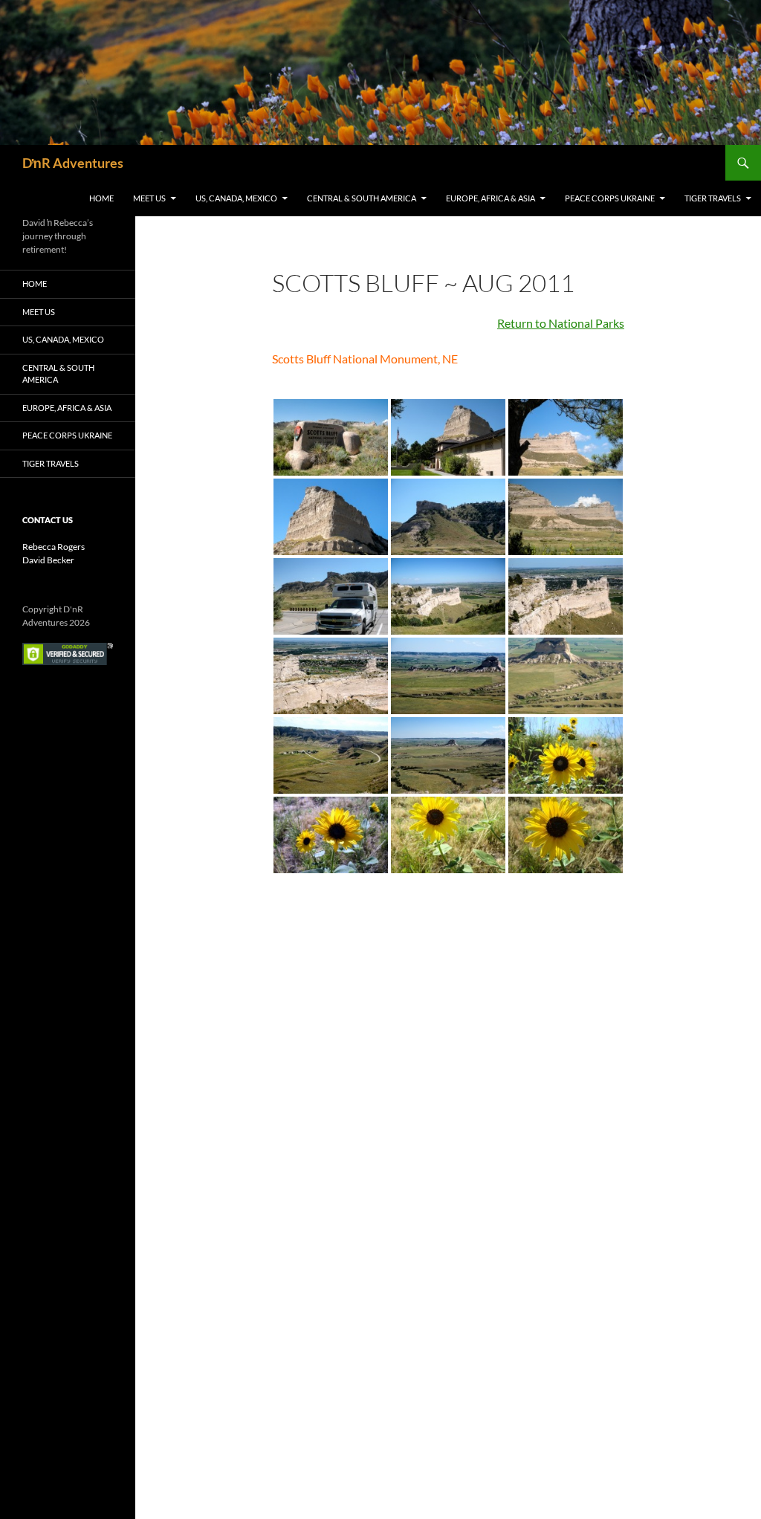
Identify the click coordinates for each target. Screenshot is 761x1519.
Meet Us (149, 198)
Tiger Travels (712, 198)
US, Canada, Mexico (236, 198)
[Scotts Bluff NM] (565, 835)
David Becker (48, 560)
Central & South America (361, 198)
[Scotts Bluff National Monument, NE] (330, 437)
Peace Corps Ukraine (610, 198)
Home (101, 198)
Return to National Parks (560, 323)
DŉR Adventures (72, 163)
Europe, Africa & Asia (490, 198)
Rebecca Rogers (53, 546)
